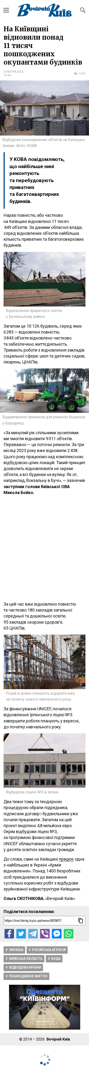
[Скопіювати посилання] (81, 920)
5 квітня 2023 (13, 71)
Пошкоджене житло (28, 976)
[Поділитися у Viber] (45, 933)
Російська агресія (49, 950)
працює (66, 859)
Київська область (25, 959)
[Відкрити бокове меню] (6, 10)
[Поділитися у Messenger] (56, 933)
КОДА (56, 959)
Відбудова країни (25, 967)
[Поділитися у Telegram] (33, 933)
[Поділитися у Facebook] (9, 933)
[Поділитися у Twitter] (21, 933)
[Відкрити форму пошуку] (83, 10)
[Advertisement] (44, 548)
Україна (16, 950)
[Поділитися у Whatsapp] (68, 933)
